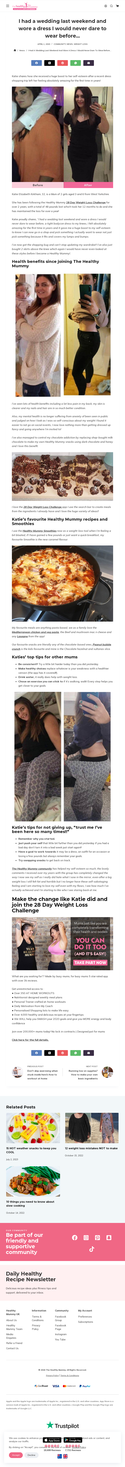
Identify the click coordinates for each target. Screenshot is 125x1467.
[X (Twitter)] (49, 63)
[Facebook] (36, 63)
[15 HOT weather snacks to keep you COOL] (33, 1128)
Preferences (85, 1316)
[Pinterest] (62, 63)
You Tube (60, 1339)
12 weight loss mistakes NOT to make (91, 1148)
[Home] (15, 50)
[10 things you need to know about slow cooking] (33, 1181)
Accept (16, 1455)
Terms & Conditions (70, 1375)
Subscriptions (85, 1321)
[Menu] (7, 5)
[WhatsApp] (75, 63)
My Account (85, 1310)
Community (60, 44)
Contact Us (12, 1348)
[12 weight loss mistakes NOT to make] (92, 1128)
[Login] (105, 6)
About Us (11, 1320)
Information (39, 1310)
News (70, 44)
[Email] (88, 63)
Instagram (61, 1334)
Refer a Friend (14, 1343)
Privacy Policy (52, 1375)
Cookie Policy (79, 1447)
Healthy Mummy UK (13, 1312)
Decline (31, 1455)
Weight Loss (81, 44)
